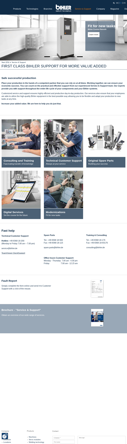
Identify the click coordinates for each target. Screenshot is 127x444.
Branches (48, 9)
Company (100, 9)
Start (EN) (5, 62)
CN (124, 3)
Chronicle (7, 440)
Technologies (32, 9)
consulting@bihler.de (95, 247)
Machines (32, 437)
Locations (7, 442)
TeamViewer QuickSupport (13, 253)
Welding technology (36, 442)
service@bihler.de (9, 248)
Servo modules (35, 440)
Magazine (114, 9)
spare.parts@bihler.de (53, 247)
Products (17, 9)
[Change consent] (5, 436)
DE (117, 3)
